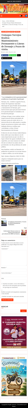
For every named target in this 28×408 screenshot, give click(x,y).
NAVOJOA (12, 31)
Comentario (4, 249)
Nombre (4, 267)
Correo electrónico (6, 273)
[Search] (24, 15)
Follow (26, 16)
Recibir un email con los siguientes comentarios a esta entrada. (13, 293)
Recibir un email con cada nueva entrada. (13, 296)
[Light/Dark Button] (21, 15)
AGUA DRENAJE (5, 31)
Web (2, 278)
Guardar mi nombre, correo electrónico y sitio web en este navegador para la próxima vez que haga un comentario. (14, 285)
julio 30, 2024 (13, 52)
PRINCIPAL (17, 31)
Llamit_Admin (5, 52)
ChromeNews (20, 404)
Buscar (4, 306)
